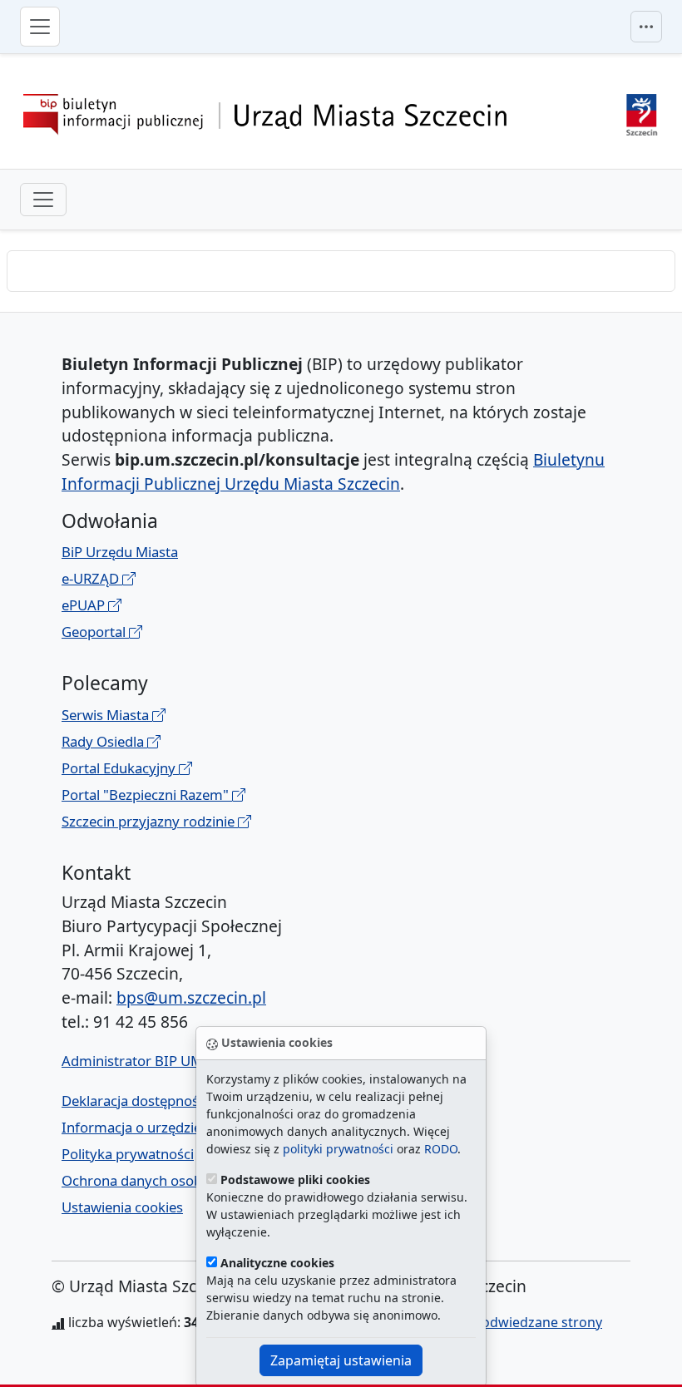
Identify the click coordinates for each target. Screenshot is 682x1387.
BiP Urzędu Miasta (120, 551)
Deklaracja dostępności (135, 1100)
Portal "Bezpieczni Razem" (147, 794)
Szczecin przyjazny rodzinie (150, 821)
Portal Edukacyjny (120, 767)
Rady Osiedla (104, 741)
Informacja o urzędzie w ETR (152, 1127)
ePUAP (85, 605)
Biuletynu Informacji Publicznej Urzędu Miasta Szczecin (333, 471)
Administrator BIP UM (132, 1060)
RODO (440, 1149)
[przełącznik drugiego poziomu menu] (43, 199)
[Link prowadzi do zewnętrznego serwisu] (642, 112)
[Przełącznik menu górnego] (646, 26)
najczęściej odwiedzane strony (506, 1322)
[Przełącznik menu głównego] (40, 27)
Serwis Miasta (107, 714)
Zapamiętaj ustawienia (341, 1360)
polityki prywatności (338, 1149)
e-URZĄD (92, 578)
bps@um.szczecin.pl (191, 997)
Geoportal (95, 631)
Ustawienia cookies (122, 1207)
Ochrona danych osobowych (153, 1180)
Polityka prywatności (128, 1153)
